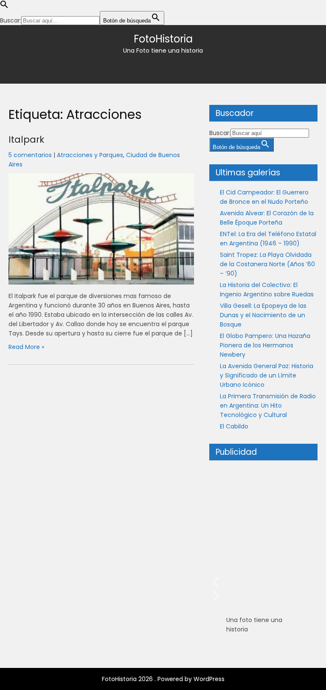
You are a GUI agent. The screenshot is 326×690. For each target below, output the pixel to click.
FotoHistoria (163, 39)
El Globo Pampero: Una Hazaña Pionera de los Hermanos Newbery (265, 345)
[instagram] (170, 68)
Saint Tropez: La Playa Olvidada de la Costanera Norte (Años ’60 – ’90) (267, 264)
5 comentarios (30, 155)
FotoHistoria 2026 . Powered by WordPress (163, 679)
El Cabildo (234, 426)
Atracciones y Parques (90, 155)
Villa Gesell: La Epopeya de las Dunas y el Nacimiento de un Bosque (263, 315)
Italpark (26, 139)
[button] (4, 6)
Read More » (26, 347)
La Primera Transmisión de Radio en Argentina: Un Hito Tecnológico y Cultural (268, 405)
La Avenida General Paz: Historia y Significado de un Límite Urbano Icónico (266, 375)
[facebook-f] (155, 68)
